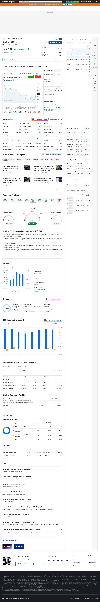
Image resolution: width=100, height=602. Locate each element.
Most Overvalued (81, 190)
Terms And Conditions (75, 598)
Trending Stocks (72, 160)
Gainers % (76, 132)
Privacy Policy (86, 598)
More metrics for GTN (56, 119)
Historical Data (24, 70)
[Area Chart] (7, 74)
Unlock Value (57, 48)
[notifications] (94, 1)
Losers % (83, 132)
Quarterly (10, 323)
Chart (11, 66)
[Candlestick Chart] (4, 74)
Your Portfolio (76, 562)
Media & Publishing (57, 398)
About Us (90, 555)
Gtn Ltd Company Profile (13, 395)
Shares (86, 39)
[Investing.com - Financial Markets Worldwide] (8, 1)
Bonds (81, 39)
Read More (5, 405)
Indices (68, 39)
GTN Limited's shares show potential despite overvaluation (43, 179)
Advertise (90, 559)
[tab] (5, 200)
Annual (4, 323)
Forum (45, 66)
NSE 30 (68, 57)
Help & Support (92, 562)
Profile (10, 70)
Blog (74, 555)
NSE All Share (70, 59)
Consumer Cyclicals (56, 402)
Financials (30, 66)
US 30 (68, 62)
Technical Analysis (10, 195)
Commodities (75, 39)
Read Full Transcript (56, 254)
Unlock (24, 388)
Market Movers (71, 128)
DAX (68, 69)
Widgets (75, 565)
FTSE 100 (69, 67)
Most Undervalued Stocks (72, 186)
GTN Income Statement (13, 320)
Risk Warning (95, 598)
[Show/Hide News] (37, 74)
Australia (59, 405)
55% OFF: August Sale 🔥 (72, 1)
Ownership (16, 70)
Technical (38, 66)
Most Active (69, 132)
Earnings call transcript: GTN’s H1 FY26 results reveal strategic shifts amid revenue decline (44, 168)
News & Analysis (20, 66)
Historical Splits (32, 70)
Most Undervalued (71, 190)
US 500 (68, 64)
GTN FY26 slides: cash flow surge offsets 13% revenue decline (10, 168)
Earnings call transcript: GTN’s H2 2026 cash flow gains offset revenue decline (12, 180)
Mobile (74, 559)
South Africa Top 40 (71, 72)
